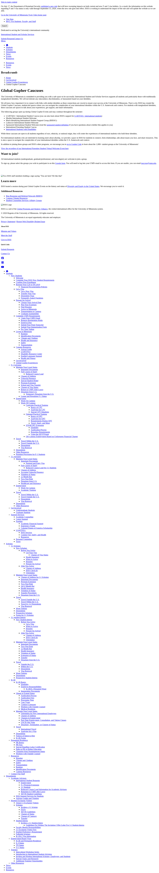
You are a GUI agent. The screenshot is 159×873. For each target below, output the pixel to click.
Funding (19, 521)
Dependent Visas (27, 296)
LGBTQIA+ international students (87, 116)
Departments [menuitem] (11, 52)
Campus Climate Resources (17, 198)
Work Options (21, 608)
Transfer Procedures (29, 593)
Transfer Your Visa (28, 293)
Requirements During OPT (41, 421)
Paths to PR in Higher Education (28, 749)
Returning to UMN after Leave (33, 792)
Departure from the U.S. (30, 595)
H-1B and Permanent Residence (28, 841)
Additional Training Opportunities (29, 861)
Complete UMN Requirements (28, 316)
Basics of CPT (36, 407)
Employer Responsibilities (31, 687)
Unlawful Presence (28, 378)
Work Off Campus (28, 403)
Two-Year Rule (27, 479)
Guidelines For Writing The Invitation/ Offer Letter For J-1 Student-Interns (55, 825)
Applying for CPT (38, 410)
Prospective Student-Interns (26, 678)
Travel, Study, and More (40, 423)
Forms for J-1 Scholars (25, 615)
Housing (29, 562)
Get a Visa (20, 289)
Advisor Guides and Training (27, 798)
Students (9, 273)
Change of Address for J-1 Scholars (35, 577)
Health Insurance (32, 557)
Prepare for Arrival (23, 300)
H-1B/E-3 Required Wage (36, 689)
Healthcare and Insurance (31, 483)
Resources (25, 537)
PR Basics (20, 742)
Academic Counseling (24, 517)
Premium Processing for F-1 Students (30, 454)
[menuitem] (7, 45)
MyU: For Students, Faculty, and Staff (21, 21)
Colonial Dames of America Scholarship (36, 528)
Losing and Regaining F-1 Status (34, 396)
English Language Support (31, 356)
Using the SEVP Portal (40, 434)
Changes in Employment (30, 718)
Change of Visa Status (29, 387)
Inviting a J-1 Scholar (29, 807)
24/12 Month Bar (27, 586)
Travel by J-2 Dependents (31, 604)
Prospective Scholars (24, 613)
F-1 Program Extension (30, 785)
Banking (24, 334)
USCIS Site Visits (28, 722)
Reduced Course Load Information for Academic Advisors (44, 789)
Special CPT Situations (40, 412)
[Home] (7, 271)
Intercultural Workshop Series (27, 852)
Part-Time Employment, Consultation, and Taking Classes (43, 720)
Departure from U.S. (29, 392)
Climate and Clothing (29, 338)
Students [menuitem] (9, 47)
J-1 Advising (16, 457)
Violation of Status (28, 474)
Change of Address (28, 376)
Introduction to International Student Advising (34, 854)
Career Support (22, 519)
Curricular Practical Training (37, 405)
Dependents (25, 445)
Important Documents (29, 369)
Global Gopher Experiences (17, 82)
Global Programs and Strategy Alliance (32, 209)
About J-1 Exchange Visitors (27, 803)
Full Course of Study (29, 372)
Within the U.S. (27, 667)
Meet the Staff (6, 235)
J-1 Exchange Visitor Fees (26, 830)
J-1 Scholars (15, 546)
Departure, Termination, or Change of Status (38, 725)
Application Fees (27, 698)
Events (8, 868)
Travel (18, 439)
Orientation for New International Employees (38, 713)
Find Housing (26, 307)
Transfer (24, 658)
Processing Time (27, 700)
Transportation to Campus (31, 311)
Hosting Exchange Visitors (21, 801)
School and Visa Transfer (31, 385)
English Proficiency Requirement (29, 832)
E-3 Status (20, 843)
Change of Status (27, 814)
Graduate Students (23, 512)
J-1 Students (25, 787)
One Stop (9, 19)
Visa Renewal (26, 448)
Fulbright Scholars (23, 834)
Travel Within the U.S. (30, 441)
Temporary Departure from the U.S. (40, 394)
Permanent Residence (19, 740)
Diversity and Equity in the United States (83, 186)
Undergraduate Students (25, 510)
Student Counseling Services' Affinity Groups (24, 200)
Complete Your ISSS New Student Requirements (35, 280)
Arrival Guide (26, 349)
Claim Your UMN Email (30, 318)
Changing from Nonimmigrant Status (30, 751)
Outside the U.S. (27, 664)
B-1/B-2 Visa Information (26, 836)
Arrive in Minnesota (29, 309)
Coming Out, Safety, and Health (33, 535)
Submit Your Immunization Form (34, 327)
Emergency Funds (28, 526)
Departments (11, 776)
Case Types (25, 702)
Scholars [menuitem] (9, 50)
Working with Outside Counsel (33, 707)
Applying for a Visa (28, 731)
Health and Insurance (29, 340)
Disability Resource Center (31, 354)
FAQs (23, 809)
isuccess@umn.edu (148, 163)
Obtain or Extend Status (25, 693)
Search (4, 26)
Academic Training (28, 490)
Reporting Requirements (40, 432)
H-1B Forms (21, 738)
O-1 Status (20, 847)
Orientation (30, 573)
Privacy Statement (8, 222)
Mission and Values (8, 231)
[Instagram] (2, 262)
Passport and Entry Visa (35, 463)
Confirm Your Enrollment (26, 282)
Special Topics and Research (27, 859)
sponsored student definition (58, 125)
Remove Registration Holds (32, 320)
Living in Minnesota (24, 331)
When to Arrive (32, 559)
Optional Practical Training (36, 414)
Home (8, 78)
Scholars (9, 544)
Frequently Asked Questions (32, 298)
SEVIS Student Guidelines (31, 794)
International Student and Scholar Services (17, 34)
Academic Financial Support (32, 524)
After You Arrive (27, 566)
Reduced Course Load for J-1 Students (41, 468)
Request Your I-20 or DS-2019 (28, 285)
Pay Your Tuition (27, 329)
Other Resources (22, 452)
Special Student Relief (29, 381)
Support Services (17, 515)
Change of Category (29, 816)
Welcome (19, 278)
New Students (16, 276)
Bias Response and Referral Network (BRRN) (24, 196)
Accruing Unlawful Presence (32, 472)
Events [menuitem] (8, 56)
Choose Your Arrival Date (31, 302)
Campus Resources (23, 347)
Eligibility (35, 428)
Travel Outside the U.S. (30, 443)
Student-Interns (22, 821)
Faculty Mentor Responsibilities (28, 827)
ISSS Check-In (32, 570)
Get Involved (11, 80)
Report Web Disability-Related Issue (31, 222)
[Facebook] (2, 258)
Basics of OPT (36, 416)
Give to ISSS (6, 240)
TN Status (20, 845)
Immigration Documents (30, 691)
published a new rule (49, 6)
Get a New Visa (27, 291)
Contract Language (28, 704)
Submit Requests (7, 39)
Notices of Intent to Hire (25, 736)
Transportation (26, 345)
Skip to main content (9, 2)
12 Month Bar (26, 477)
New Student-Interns (24, 620)
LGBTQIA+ (26, 352)
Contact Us (18, 39)
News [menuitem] (8, 54)
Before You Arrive (28, 550)
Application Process (38, 430)
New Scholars (21, 548)
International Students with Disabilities (21, 129)
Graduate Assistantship (30, 314)
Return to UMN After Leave (32, 390)
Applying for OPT (38, 419)
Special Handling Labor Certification (30, 747)
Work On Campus (28, 401)
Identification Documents (31, 336)
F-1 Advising (16, 365)
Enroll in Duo (26, 323)
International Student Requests (28, 780)
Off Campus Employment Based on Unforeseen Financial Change (52, 436)
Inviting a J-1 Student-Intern (32, 823)
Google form (60, 163)
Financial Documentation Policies (34, 287)
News (8, 865)
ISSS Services (26, 532)
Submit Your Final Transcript (32, 325)
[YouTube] (2, 267)
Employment (21, 398)
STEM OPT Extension (35, 425)
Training (14, 850)
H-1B (13, 680)
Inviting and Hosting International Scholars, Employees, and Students (43, 856)
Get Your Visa (31, 553)
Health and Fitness (28, 358)
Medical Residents (28, 709)
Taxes (18, 541)
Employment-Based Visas (21, 839)
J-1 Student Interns (18, 617)
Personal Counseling (24, 539)
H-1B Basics (21, 682)
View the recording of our (35, 148)
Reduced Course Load (34, 374)
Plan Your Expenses (29, 305)
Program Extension (28, 383)
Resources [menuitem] (10, 58)
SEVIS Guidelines (28, 812)
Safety (23, 343)
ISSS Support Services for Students (30, 796)
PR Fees (19, 745)
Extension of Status (28, 655)
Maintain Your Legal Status (26, 367)
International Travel (28, 729)
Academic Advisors (18, 778)
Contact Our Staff (18, 774)
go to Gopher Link (74, 144)
